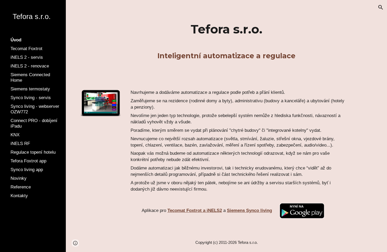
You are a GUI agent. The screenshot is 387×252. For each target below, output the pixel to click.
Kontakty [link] (19, 195)
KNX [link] (15, 134)
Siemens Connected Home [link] (30, 77)
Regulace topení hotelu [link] (33, 152)
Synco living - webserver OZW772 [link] (35, 109)
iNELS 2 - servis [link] (27, 57)
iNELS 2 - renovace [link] (30, 66)
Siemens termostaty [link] (30, 88)
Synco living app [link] (27, 169)
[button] (380, 7)
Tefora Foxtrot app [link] (28, 160)
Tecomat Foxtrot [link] (26, 48)
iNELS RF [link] (20, 143)
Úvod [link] (16, 39)
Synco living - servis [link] (31, 97)
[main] (226, 29)
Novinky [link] (19, 178)
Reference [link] (21, 187)
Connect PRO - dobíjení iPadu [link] (34, 123)
